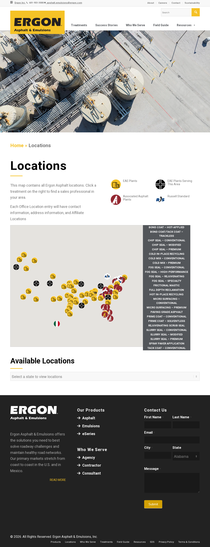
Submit (153, 504)
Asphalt (88, 418)
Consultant (91, 473)
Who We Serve (135, 25)
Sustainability (192, 3)
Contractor (91, 465)
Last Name (181, 417)
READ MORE (58, 480)
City (148, 448)
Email (149, 432)
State (176, 448)
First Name (153, 417)
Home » (19, 145)
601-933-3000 (36, 2)
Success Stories (106, 25)
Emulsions (90, 426)
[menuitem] (150, 3)
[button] (104, 307)
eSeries (88, 434)
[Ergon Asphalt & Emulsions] (37, 22)
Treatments (79, 25)
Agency (88, 457)
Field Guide (161, 25)
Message (152, 469)
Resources (184, 25)
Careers (162, 3)
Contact (175, 3)
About (150, 3)
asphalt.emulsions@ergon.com (64, 2)
